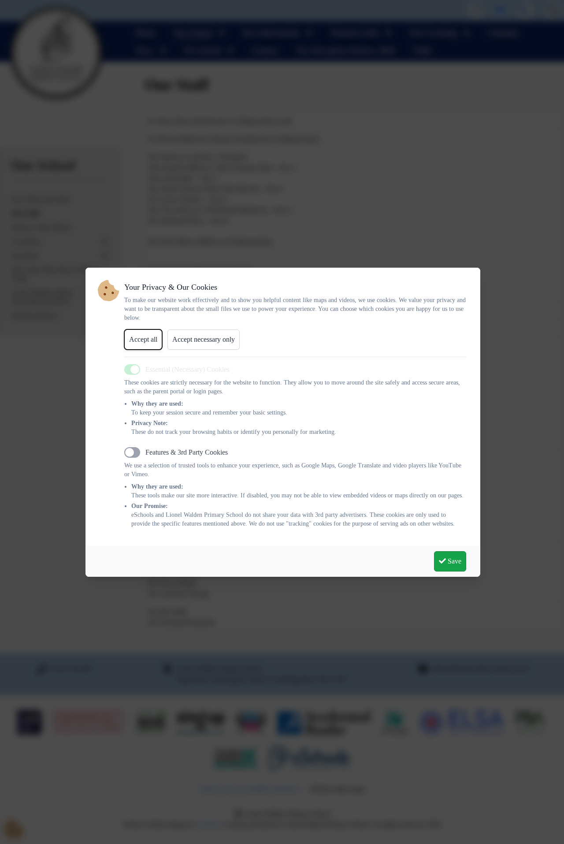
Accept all (143, 339)
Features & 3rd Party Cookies (186, 452)
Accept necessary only (203, 339)
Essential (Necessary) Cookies (187, 369)
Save (453, 561)
